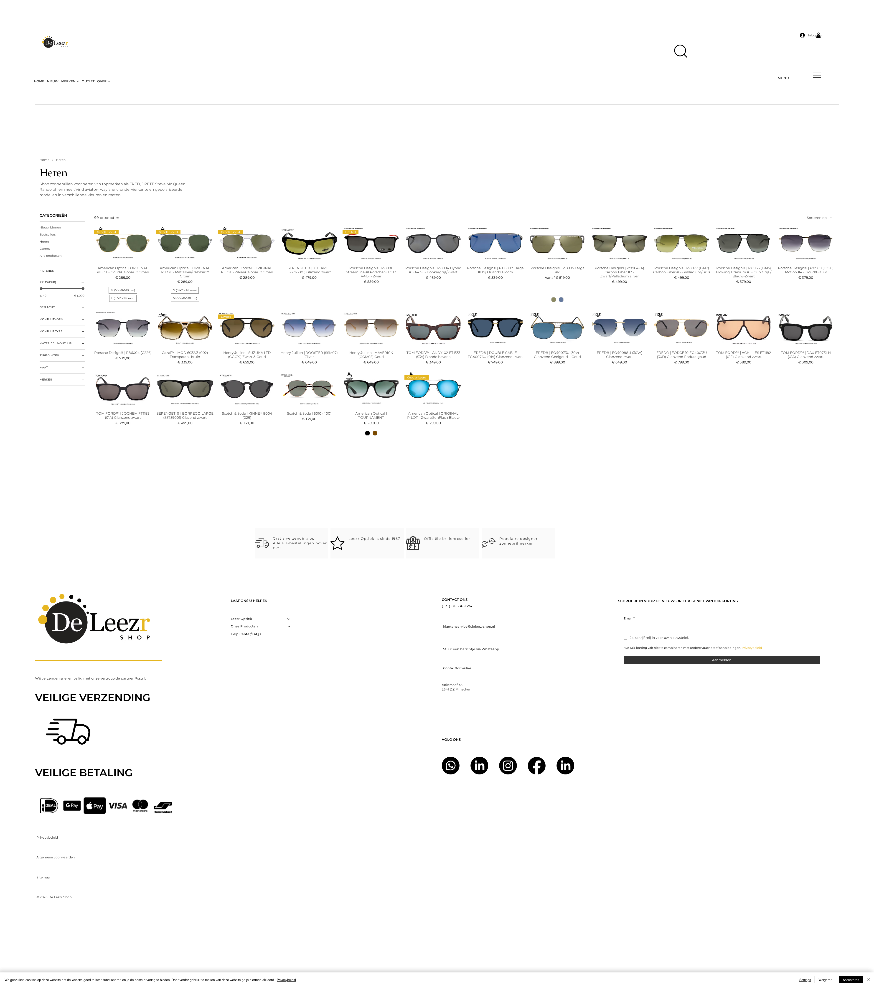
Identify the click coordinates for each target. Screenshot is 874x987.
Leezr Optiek (241, 619)
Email (629, 618)
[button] (680, 51)
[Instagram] (508, 765)
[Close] (868, 979)
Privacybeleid (286, 979)
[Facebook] (537, 765)
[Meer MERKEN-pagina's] (78, 81)
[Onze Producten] (289, 626)
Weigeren (825, 979)
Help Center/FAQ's (246, 634)
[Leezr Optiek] (289, 619)
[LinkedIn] (565, 765)
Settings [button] (805, 979)
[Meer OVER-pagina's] (109, 81)
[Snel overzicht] (309, 243)
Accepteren (851, 979)
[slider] (41, 288)
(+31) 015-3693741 (458, 606)
